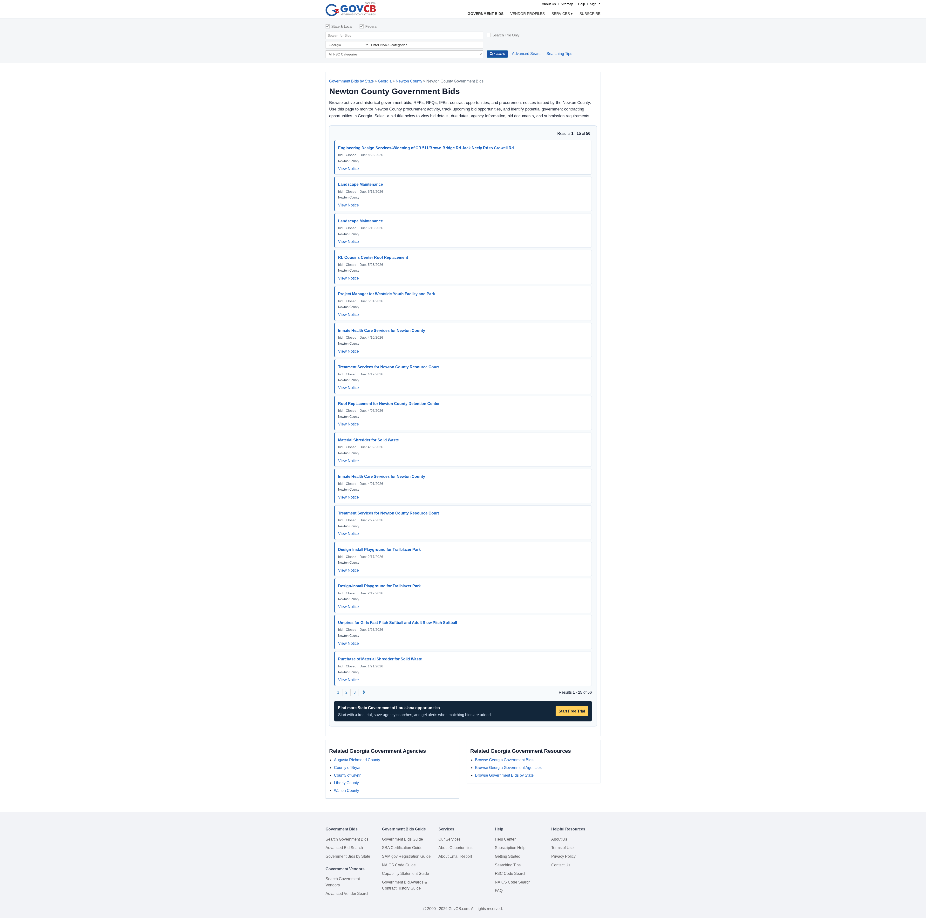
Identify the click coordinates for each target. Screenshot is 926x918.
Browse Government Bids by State (504, 775)
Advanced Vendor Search (347, 893)
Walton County (346, 790)
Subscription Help (510, 848)
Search (499, 54)
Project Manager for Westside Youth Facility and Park (386, 294)
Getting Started (507, 856)
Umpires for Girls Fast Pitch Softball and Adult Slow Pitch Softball (397, 623)
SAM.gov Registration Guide (406, 856)
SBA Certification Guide (402, 848)
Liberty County (346, 783)
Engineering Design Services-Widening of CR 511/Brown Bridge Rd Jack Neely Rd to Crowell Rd (426, 148)
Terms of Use (562, 848)
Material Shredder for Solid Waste (368, 440)
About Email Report (455, 856)
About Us (549, 4)
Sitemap (567, 4)
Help (581, 4)
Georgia (385, 81)
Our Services (449, 839)
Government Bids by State (351, 81)
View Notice (348, 169)
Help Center (505, 839)
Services (562, 14)
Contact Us (560, 865)
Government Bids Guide (402, 839)
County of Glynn (347, 775)
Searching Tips (559, 54)
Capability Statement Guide (405, 873)
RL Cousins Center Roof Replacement (373, 257)
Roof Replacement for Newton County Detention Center (389, 404)
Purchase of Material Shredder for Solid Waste (380, 659)
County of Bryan (347, 768)
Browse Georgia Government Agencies (508, 768)
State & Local (341, 26)
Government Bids (486, 14)
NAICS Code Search (513, 882)
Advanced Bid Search (344, 848)
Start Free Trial (571, 711)
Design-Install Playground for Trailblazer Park (379, 550)
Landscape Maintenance (360, 184)
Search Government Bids (347, 839)
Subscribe (589, 14)
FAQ (499, 891)
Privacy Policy (563, 856)
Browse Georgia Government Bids (504, 760)
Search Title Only (505, 35)
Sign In (595, 4)
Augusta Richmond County (357, 760)
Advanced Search (527, 54)
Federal (371, 26)
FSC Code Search (510, 873)
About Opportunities (455, 848)
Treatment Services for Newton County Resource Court (388, 367)
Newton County (409, 81)
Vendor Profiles (527, 14)
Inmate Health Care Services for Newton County (381, 331)
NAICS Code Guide (399, 865)
